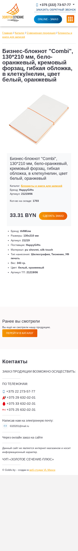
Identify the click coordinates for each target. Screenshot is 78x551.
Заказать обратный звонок (56, 9)
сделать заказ (53, 215)
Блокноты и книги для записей (41, 185)
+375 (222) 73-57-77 (55, 5)
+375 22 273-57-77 (20, 391)
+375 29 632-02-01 (21, 397)
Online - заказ (48, 19)
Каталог (19, 32)
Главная (7, 32)
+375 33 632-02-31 (21, 403)
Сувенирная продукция (41, 32)
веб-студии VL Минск (42, 469)
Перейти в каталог (20, 333)
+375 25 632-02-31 (21, 410)
